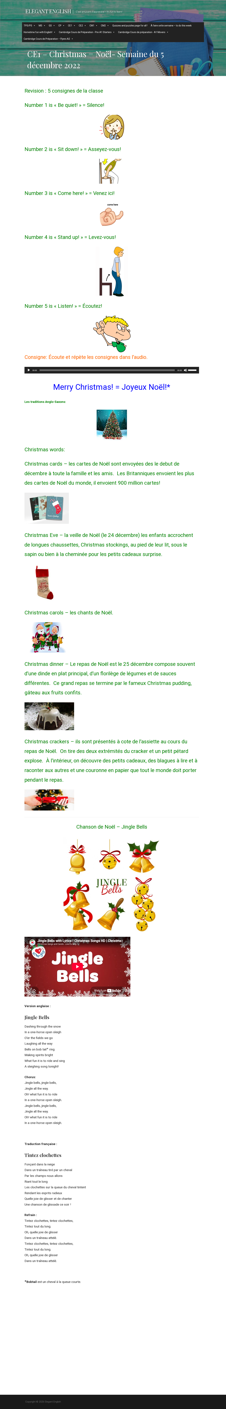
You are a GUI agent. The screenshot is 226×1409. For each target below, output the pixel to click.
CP (59, 25)
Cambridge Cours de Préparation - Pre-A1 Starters (85, 32)
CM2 (103, 25)
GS (50, 25)
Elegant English (48, 11)
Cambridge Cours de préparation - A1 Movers (141, 32)
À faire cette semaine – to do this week (171, 25)
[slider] (192, 370)
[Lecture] (28, 370)
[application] (111, 370)
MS (40, 25)
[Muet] (185, 370)
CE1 (70, 25)
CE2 (81, 25)
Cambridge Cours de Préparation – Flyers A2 (47, 38)
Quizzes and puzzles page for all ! (129, 25)
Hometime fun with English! (38, 32)
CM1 (92, 25)
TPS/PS (28, 25)
